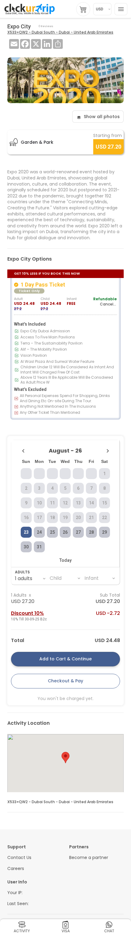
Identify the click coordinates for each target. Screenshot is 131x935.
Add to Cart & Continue (65, 659)
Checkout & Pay (65, 681)
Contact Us (19, 858)
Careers (15, 869)
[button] (65, 757)
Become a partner (88, 858)
